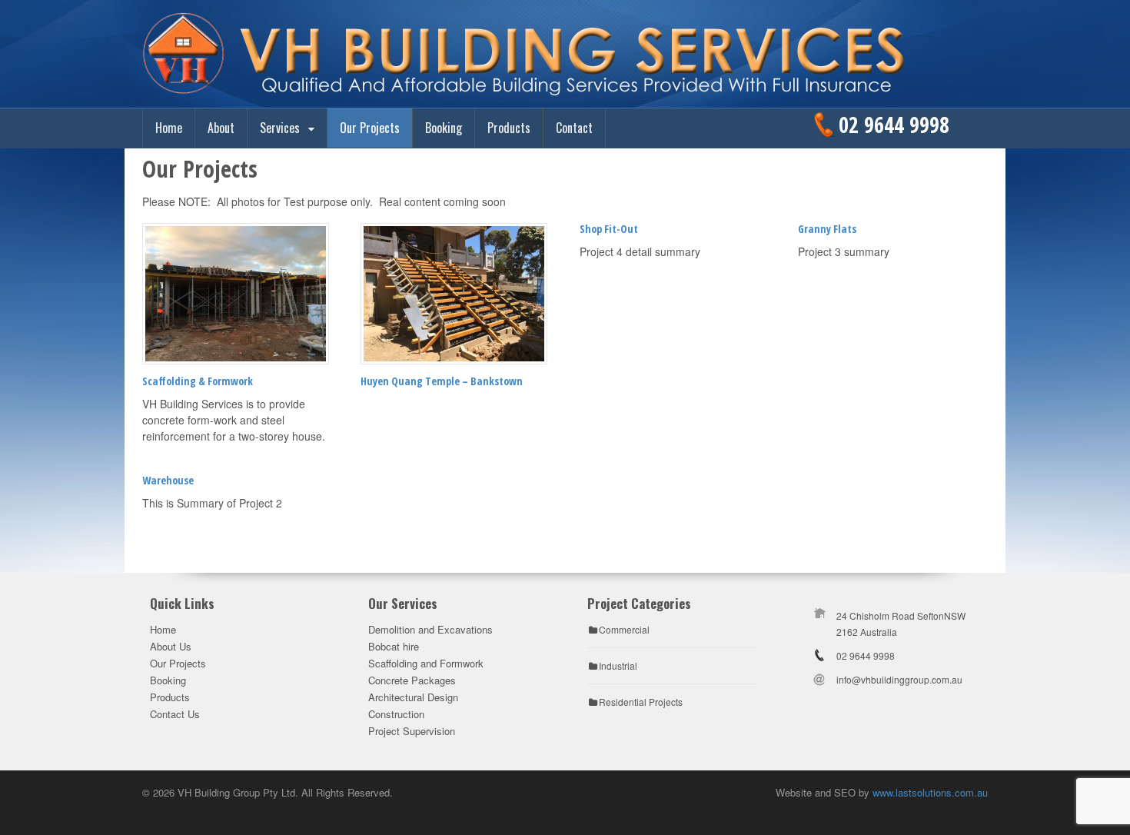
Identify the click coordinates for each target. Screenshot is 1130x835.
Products (508, 127)
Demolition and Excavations (430, 629)
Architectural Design (413, 697)
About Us (170, 646)
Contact (574, 127)
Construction (396, 714)
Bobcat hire (393, 646)
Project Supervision (411, 731)
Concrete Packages (412, 680)
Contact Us (175, 714)
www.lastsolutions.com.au (930, 792)
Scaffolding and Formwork (426, 663)
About (221, 127)
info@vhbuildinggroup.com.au (899, 679)
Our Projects (370, 127)
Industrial (618, 665)
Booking (443, 127)
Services (280, 127)
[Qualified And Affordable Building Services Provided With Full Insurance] (565, 91)
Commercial (624, 629)
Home (168, 127)
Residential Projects (641, 701)
